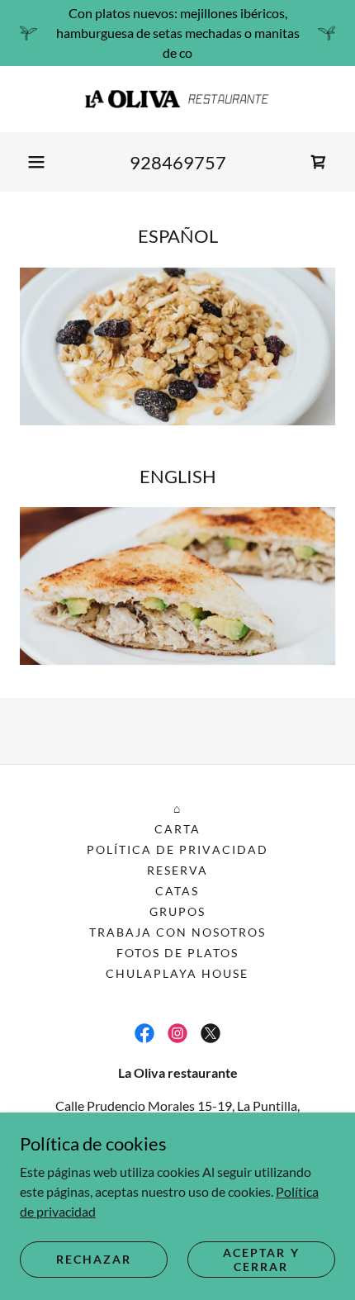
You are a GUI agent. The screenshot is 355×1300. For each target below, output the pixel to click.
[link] (177, 99)
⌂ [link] (177, 808)
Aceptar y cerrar (261, 1259)
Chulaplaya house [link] (177, 973)
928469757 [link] (178, 162)
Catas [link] (177, 891)
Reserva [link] (177, 870)
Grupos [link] (177, 911)
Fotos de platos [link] (177, 953)
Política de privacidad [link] (177, 849)
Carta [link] (177, 829)
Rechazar (93, 1259)
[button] (36, 161)
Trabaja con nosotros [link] (177, 932)
